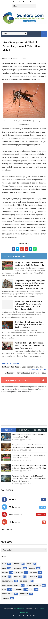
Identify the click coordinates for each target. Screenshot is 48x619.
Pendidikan (24, 581)
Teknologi (24, 594)
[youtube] (34, 2)
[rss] (27, 2)
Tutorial (5, 598)
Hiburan (5, 572)
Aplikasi (16, 564)
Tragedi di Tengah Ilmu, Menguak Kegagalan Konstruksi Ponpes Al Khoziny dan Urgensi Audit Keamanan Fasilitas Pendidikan (30, 284)
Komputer (17, 577)
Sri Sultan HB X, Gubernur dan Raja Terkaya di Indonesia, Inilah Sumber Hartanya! (29, 324)
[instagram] (23, 2)
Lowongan (33, 577)
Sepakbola (18, 589)
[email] (30, 2)
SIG (32, 589)
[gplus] (20, 2)
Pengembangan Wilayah (10, 585)
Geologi (32, 568)
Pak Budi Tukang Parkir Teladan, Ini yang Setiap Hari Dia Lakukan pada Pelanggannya (29, 345)
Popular (24, 430)
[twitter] (13, 2)
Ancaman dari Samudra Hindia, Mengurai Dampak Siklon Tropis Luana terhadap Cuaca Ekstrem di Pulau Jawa (29, 478)
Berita (29, 564)
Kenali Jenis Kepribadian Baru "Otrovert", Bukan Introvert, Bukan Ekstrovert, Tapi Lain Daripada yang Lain (28, 305)
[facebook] (17, 2)
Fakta (24, 58)
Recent (9, 430)
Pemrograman (7, 581)
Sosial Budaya (7, 594)
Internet (33, 572)
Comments (39, 430)
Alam (4, 564)
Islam (4, 577)
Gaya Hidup (18, 568)
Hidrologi (19, 572)
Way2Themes (19, 608)
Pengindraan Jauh (33, 585)
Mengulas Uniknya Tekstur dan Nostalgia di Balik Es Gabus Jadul (30, 263)
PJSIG (4, 589)
